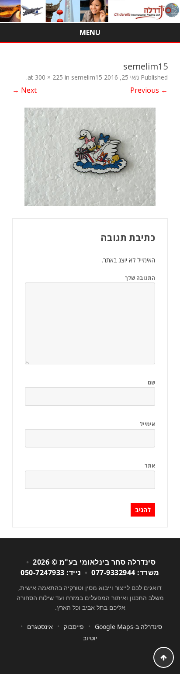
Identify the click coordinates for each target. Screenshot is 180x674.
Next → (24, 90)
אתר (150, 465)
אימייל (147, 424)
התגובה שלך (140, 278)
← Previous (149, 90)
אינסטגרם (40, 626)
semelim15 (86, 77)
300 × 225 (49, 77)
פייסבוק (74, 626)
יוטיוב (90, 638)
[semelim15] (90, 157)
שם (151, 382)
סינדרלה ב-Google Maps (128, 626)
